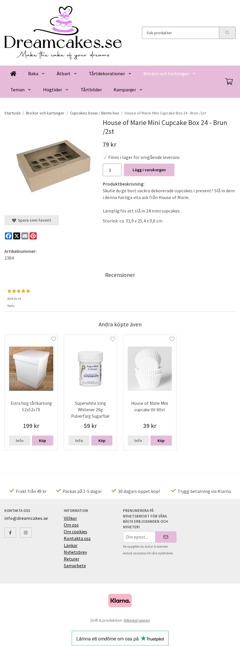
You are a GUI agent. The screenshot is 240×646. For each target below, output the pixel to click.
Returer (71, 559)
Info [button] (19, 440)
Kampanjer (125, 89)
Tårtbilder (91, 89)
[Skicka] (165, 537)
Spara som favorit (33, 220)
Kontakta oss (77, 538)
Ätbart (64, 73)
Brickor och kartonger (166, 73)
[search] (227, 33)
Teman (17, 89)
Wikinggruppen (137, 620)
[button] (42, 440)
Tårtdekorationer (107, 73)
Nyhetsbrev (75, 552)
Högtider (52, 89)
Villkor (70, 518)
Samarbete (75, 565)
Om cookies (75, 531)
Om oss (71, 525)
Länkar (71, 545)
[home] (13, 74)
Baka (33, 73)
